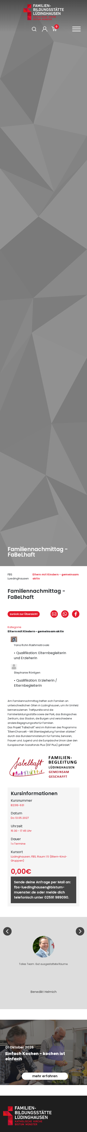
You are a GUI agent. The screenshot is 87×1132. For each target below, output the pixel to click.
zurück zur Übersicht (24, 614)
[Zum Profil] (44, 29)
